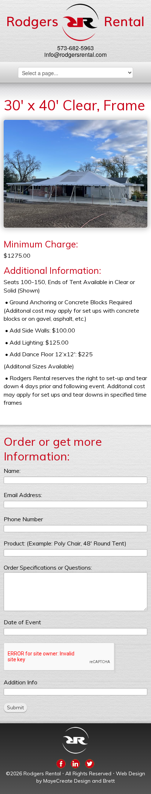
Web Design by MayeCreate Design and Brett (90, 777)
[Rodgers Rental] (75, 22)
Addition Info (20, 682)
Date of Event (22, 622)
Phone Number (23, 519)
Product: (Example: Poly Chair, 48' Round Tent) (65, 543)
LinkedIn (75, 762)
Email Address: (23, 495)
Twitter (89, 762)
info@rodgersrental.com (75, 54)
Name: (12, 470)
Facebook (61, 762)
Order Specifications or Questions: (48, 567)
